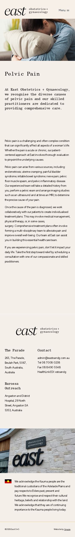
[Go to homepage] (26, 11)
